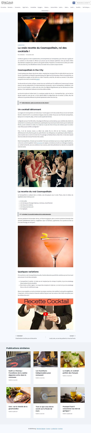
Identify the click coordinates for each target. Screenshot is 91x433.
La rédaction (54, 428)
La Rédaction (22, 54)
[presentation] (18, 359)
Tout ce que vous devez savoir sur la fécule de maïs (45, 409)
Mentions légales (41, 428)
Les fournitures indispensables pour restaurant (43, 373)
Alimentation (21, 45)
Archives (60, 428)
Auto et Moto (54, 7)
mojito (37, 79)
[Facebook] (74, 3)
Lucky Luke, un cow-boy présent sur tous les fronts (62, 337)
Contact (48, 428)
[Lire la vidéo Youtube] (45, 314)
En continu (3, 7)
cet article (39, 143)
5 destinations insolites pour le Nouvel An (26, 337)
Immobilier (33, 7)
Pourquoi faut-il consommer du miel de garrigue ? (71, 409)
